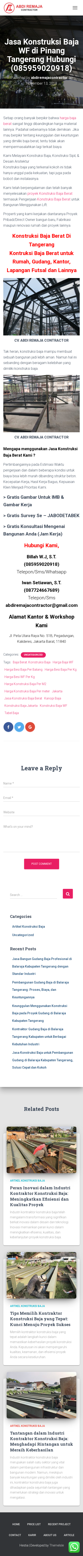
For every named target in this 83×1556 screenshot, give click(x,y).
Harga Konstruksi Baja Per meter (27, 691)
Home (16, 1524)
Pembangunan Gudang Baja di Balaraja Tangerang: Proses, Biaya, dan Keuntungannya (40, 990)
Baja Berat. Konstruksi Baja (31, 662)
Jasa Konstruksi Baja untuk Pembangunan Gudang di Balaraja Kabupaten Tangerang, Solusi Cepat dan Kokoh (42, 1060)
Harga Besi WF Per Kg (19, 677)
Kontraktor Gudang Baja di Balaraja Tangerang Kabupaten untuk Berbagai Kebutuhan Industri (39, 1036)
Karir (32, 1535)
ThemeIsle (56, 1545)
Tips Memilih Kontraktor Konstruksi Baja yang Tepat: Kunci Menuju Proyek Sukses (40, 1319)
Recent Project (59, 1524)
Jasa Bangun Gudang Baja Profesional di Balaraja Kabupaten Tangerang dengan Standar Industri (42, 966)
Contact (15, 1535)
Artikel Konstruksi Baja (28, 926)
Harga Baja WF (63, 662)
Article (69, 1535)
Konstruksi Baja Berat (53, 199)
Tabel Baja (11, 713)
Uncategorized (33, 655)
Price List (34, 1524)
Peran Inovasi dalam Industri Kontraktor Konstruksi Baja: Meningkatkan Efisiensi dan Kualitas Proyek (40, 1196)
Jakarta (57, 691)
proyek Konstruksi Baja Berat (49, 193)
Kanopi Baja (52, 698)
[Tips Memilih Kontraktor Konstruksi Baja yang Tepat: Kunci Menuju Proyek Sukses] (41, 1275)
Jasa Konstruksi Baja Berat (23, 698)
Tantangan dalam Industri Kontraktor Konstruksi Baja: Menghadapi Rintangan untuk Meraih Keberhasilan (41, 1441)
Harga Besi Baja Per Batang (23, 669)
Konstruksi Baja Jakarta (21, 705)
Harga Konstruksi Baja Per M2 (25, 684)
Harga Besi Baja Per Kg (61, 669)
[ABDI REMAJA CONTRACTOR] (24, 7)
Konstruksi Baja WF (53, 705)
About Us (49, 1535)
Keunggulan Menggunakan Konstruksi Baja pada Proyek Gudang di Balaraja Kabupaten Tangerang (39, 1013)
